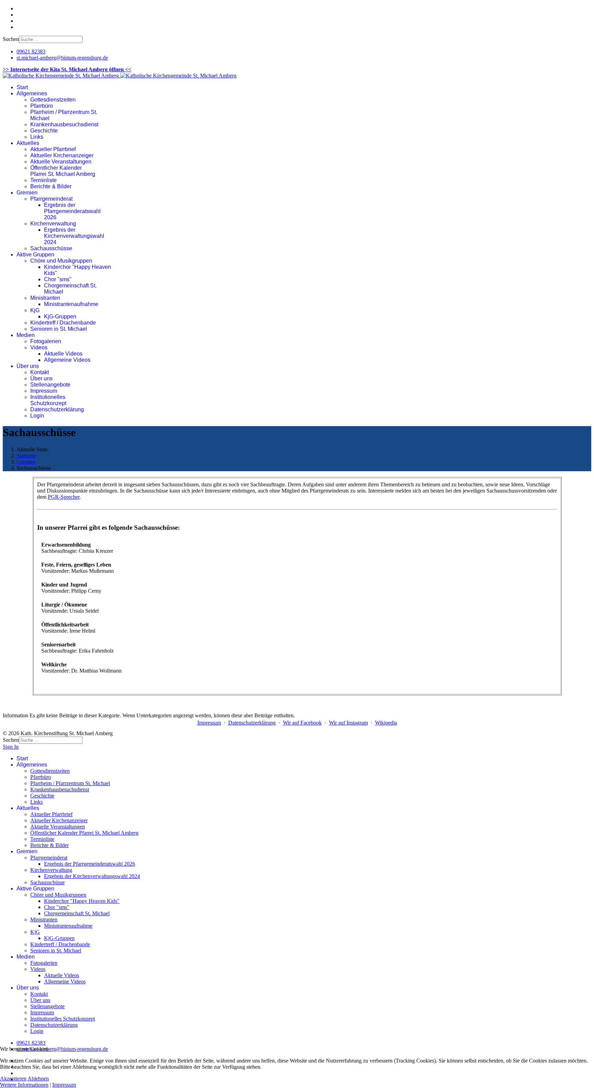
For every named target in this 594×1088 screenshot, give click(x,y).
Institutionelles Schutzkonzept (48, 400)
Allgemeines (31, 93)
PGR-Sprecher (63, 497)
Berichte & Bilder (51, 186)
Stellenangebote (50, 385)
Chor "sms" (58, 279)
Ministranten (45, 298)
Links (36, 137)
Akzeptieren (13, 1078)
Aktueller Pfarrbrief (53, 149)
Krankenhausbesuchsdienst (64, 124)
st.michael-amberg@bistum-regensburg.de (62, 58)
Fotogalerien (45, 341)
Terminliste (43, 180)
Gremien (26, 193)
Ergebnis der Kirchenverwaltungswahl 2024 (74, 236)
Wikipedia (386, 723)
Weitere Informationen (24, 1085)
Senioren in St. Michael (58, 329)
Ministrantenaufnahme (71, 304)
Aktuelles (27, 143)
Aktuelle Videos (63, 354)
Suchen (11, 39)
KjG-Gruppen (60, 316)
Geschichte (44, 131)
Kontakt (39, 372)
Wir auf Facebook (302, 723)
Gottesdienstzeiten (53, 100)
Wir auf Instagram (348, 723)
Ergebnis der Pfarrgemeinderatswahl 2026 (72, 211)
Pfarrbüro (41, 106)
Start (22, 87)
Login (37, 416)
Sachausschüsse (51, 248)
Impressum (43, 391)
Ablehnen (38, 1078)
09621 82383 (30, 51)
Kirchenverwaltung (53, 223)
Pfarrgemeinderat (51, 199)
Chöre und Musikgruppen (61, 261)
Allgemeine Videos (67, 360)
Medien (25, 335)
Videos (38, 347)
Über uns (27, 366)
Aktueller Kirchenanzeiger (62, 155)
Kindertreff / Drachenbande (63, 323)
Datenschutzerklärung (57, 409)
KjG (35, 310)
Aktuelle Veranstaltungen (60, 162)
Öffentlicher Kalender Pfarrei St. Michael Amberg (62, 171)
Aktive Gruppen (35, 254)
